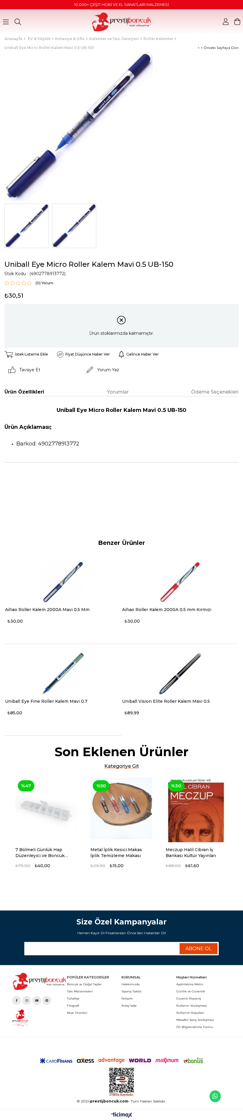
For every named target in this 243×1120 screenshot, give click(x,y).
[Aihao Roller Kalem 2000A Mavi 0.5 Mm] (63, 582)
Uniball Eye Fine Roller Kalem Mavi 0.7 (46, 701)
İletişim (127, 998)
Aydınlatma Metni (189, 984)
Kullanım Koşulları (190, 1013)
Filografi (73, 1006)
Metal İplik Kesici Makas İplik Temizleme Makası (116, 852)
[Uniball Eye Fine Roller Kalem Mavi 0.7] (63, 673)
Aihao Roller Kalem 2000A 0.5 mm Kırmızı (166, 609)
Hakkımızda (131, 984)
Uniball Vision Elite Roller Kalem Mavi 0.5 (166, 701)
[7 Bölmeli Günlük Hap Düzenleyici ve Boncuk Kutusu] (46, 808)
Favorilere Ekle (75, 850)
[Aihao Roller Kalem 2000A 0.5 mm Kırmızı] (180, 582)
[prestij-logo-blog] (39, 1018)
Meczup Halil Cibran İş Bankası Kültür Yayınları (191, 852)
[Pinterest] (46, 1000)
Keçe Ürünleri (77, 1013)
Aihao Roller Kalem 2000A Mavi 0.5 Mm (47, 609)
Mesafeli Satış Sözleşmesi (195, 1020)
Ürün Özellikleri (24, 392)
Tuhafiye (73, 998)
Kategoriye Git (121, 766)
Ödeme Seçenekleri (215, 392)
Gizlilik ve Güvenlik (190, 991)
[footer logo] (39, 981)
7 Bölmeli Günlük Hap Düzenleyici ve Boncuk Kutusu (40, 853)
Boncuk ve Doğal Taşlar (84, 984)
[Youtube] (36, 1000)
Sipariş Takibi (131, 991)
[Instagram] (26, 1000)
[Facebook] (16, 1000)
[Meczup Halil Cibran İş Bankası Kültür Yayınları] (197, 808)
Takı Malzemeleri (80, 991)
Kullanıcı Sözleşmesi (191, 1006)
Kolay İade (129, 1006)
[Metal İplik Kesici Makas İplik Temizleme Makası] (121, 808)
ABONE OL (199, 948)
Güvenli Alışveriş (188, 998)
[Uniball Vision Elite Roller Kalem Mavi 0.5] (180, 673)
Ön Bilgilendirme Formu (194, 1027)
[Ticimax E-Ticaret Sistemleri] (121, 1115)
